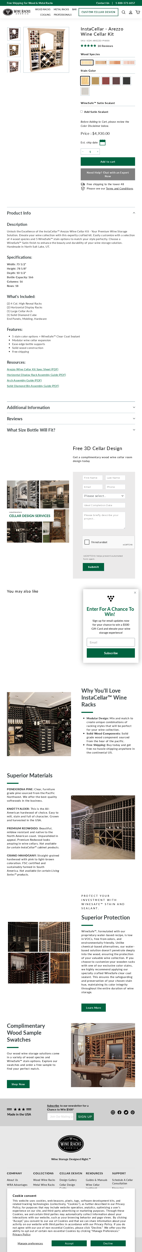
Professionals (63, 14)
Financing (118, 1188)
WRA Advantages (17, 1184)
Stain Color (88, 70)
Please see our (110, 188)
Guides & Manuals (96, 1180)
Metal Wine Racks (44, 1184)
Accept (69, 1243)
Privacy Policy (22, 1234)
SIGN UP (85, 1116)
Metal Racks (61, 9)
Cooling (45, 14)
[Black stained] (34, 639)
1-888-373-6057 (125, 3)
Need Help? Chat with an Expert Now (108, 174)
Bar (74, 9)
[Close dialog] (135, 593)
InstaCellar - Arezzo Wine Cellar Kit (16, 655)
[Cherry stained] (22, 639)
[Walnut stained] (28, 639)
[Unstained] (11, 639)
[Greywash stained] (39, 639)
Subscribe (53, 1106)
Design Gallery (68, 1180)
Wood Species (90, 54)
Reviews (15, 418)
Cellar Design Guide (67, 1186)
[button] (123, 12)
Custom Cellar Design (98, 12)
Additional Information (28, 407)
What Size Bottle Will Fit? (31, 430)
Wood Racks (42, 9)
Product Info (19, 213)
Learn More (93, 1007)
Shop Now (18, 1084)
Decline (108, 1243)
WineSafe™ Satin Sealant (98, 103)
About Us (12, 1180)
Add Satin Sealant (96, 112)
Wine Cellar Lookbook (93, 1186)
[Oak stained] (16, 639)
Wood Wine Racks (44, 1180)
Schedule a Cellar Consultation (122, 1181)
